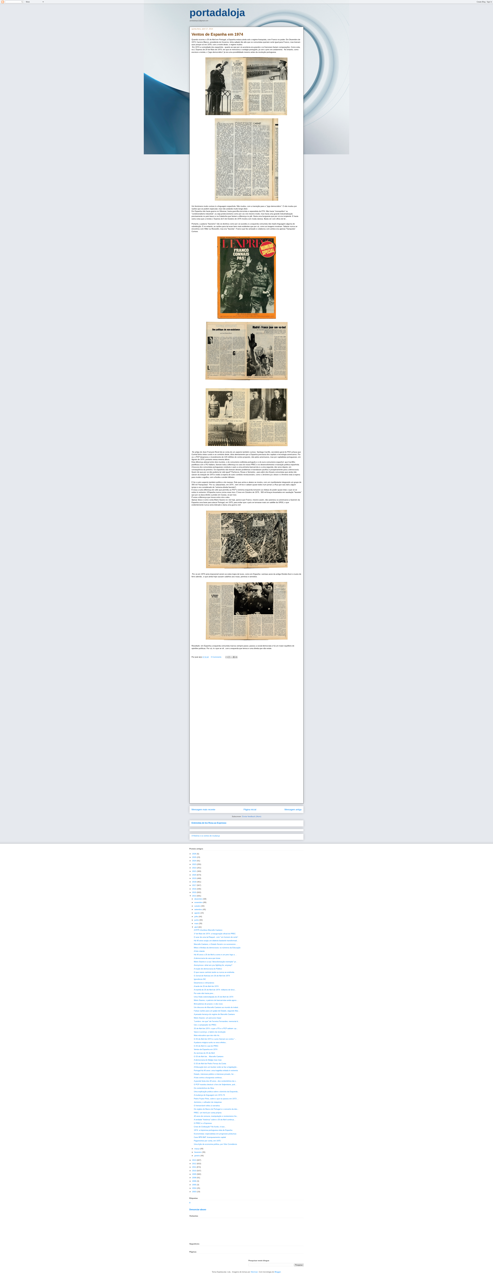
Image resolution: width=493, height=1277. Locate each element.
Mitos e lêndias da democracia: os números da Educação (217, 948)
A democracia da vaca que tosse (207, 958)
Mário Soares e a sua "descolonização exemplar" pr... (215, 962)
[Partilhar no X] (231, 657)
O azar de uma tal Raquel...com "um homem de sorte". (216, 937)
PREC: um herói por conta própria (207, 1113)
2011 (194, 1167)
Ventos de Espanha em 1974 (205, 1049)
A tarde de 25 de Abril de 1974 (206, 986)
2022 (194, 868)
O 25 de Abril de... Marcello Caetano (208, 1056)
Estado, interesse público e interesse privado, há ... (214, 1074)
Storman (254, 1272)
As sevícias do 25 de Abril (204, 1053)
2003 (194, 1192)
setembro (198, 909)
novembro (198, 902)
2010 (194, 1171)
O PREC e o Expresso (203, 1123)
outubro (197, 906)
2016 (194, 889)
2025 (194, 857)
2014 (194, 896)
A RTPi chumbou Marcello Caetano (208, 930)
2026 (194, 854)
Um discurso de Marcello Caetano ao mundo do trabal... (216, 1007)
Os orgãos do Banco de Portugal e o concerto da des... (216, 1109)
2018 (194, 882)
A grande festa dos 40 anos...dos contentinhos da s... (215, 1081)
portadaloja (217, 12)
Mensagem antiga (293, 809)
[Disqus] (246, 697)
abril (196, 927)
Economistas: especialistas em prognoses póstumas (215, 1134)
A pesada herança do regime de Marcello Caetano (214, 1014)
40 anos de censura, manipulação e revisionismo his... (216, 1116)
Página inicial (250, 809)
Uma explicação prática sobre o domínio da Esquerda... (216, 1092)
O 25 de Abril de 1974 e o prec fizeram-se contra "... (215, 1039)
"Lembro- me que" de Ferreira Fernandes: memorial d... (216, 1021)
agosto (197, 913)
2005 (194, 1185)
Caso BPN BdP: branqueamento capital (210, 1137)
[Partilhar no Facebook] (234, 657)
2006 (194, 1181)
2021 (194, 871)
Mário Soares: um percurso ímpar (207, 1018)
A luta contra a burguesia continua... (208, 1077)
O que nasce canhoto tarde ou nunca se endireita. (214, 972)
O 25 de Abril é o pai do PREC (206, 1046)
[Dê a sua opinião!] (229, 657)
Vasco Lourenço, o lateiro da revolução (210, 1032)
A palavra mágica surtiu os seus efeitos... (210, 1042)
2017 (194, 885)
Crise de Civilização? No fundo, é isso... (210, 1127)
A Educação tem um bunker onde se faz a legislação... (216, 1067)
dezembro (198, 899)
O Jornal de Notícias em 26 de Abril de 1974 (212, 976)
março (197, 1149)
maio (196, 923)
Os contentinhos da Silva (204, 1088)
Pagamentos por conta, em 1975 (207, 1141)
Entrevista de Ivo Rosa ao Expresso (209, 823)
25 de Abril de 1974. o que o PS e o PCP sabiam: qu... (216, 1028)
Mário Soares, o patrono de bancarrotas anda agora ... (216, 1000)
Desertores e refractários (204, 983)
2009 (194, 1174)
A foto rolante (199, 951)
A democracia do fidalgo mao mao (208, 1060)
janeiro (197, 1156)
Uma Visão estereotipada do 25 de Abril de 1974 (213, 997)
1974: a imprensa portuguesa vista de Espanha (213, 1130)
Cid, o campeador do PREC (205, 1025)
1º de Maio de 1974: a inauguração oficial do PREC (215, 934)
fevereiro (198, 1152)
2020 (194, 875)
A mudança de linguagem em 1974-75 (209, 1095)
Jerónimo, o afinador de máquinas (208, 1102)
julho (196, 916)
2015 (194, 892)
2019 (194, 878)
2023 (194, 864)
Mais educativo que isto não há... (207, 1035)
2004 (194, 1188)
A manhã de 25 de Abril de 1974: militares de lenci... (215, 990)
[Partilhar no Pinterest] (236, 657)
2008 (194, 1178)
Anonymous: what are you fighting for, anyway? (213, 965)
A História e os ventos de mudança (206, 836)
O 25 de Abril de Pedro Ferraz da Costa (210, 1063)
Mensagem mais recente (203, 809)
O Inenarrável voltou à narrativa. (207, 1106)
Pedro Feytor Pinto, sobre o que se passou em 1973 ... (216, 1099)
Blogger (278, 1272)
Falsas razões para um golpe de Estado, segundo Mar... (217, 1011)
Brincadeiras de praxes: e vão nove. (208, 1004)
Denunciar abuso (197, 1209)
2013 (194, 1160)
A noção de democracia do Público (208, 969)
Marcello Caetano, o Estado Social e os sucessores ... (216, 944)
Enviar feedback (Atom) (251, 816)
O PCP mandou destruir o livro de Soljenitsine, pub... (215, 1084)
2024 (194, 861)
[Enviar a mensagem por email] (226, 657)
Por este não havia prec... (204, 993)
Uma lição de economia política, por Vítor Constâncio (215, 1144)
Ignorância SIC (200, 979)
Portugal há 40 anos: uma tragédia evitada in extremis (216, 1070)
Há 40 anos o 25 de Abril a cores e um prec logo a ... (215, 955)
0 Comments (216, 657)
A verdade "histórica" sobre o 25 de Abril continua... (214, 1120)
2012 (194, 1164)
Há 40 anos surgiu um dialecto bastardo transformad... (216, 941)
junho (196, 920)
